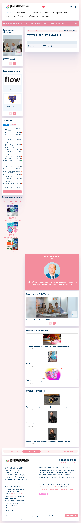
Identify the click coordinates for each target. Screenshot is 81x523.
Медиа (45, 16)
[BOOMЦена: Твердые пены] (15, 209)
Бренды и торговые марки (53, 31)
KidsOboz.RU (31, 451)
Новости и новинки (39, 13)
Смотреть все (12, 192)
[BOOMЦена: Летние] (15, 226)
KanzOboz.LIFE (50, 451)
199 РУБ (12, 235)
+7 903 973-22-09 (66, 460)
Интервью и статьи (61, 13)
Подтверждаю (71, 515)
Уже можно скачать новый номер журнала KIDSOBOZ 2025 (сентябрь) (40, 23)
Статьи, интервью (35, 391)
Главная (9, 13)
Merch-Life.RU (69, 451)
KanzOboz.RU (13, 451)
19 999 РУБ (12, 252)
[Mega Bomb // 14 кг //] (15, 243)
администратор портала (68, 462)
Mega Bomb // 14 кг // (12, 237)
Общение (32, 16)
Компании (21, 13)
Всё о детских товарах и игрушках (19, 8)
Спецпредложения (12, 197)
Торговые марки (12, 71)
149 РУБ (12, 218)
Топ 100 (43, 7)
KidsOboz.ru (14, 496)
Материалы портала (37, 331)
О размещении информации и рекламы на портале (56, 489)
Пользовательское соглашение (38, 515)
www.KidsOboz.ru (16, 493)
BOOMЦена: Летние (12, 220)
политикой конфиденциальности (50, 486)
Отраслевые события (14, 16)
